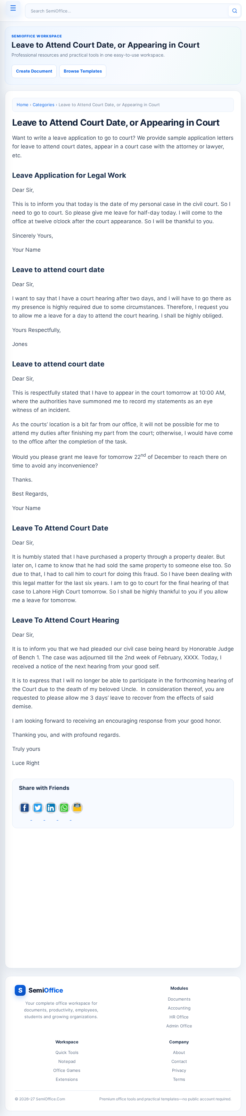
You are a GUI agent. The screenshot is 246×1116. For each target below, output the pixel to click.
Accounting (179, 1007)
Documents (179, 999)
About (179, 1052)
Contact (179, 1061)
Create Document (34, 71)
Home (23, 104)
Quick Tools (66, 1052)
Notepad (67, 1061)
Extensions (67, 1079)
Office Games (66, 1070)
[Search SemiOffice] (234, 11)
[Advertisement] (123, 894)
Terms (179, 1079)
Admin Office (179, 1025)
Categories (43, 104)
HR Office (179, 1016)
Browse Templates (83, 71)
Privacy (179, 1070)
